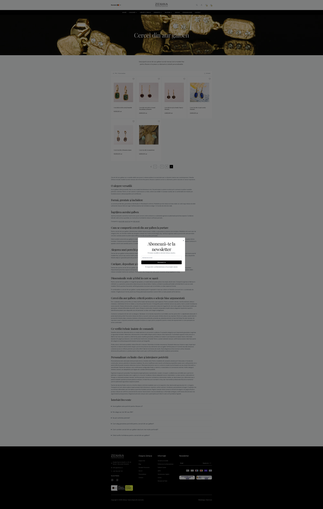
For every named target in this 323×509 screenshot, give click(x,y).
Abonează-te (161, 262)
